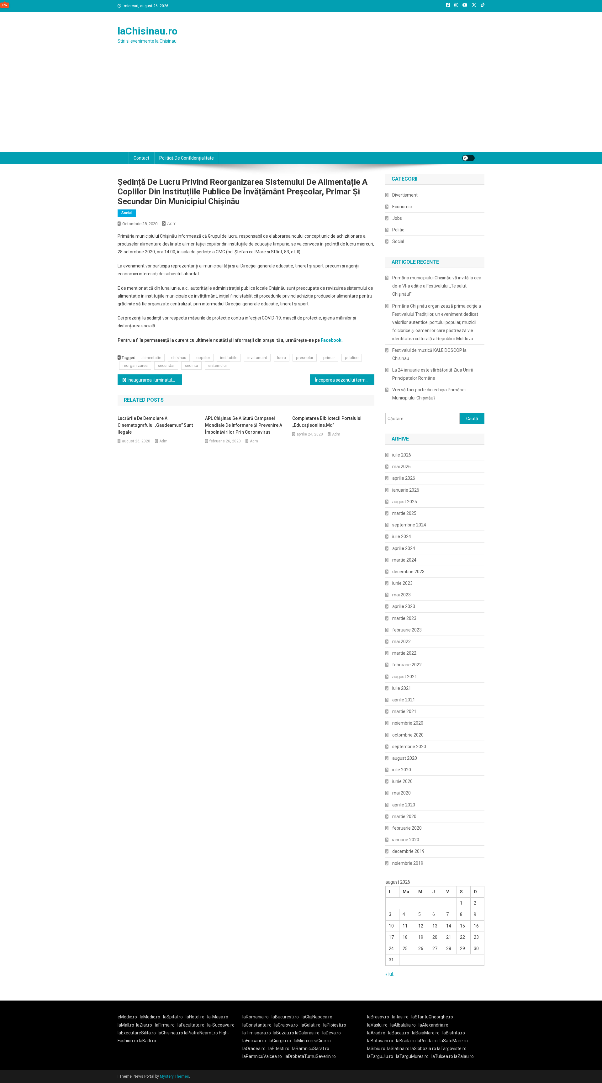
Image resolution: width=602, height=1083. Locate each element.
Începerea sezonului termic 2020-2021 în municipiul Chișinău (344, 380)
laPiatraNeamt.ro (201, 1032)
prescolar (304, 357)
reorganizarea (135, 365)
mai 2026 (401, 466)
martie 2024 (404, 560)
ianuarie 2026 (405, 490)
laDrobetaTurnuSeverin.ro (310, 1056)
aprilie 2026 (403, 478)
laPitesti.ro (278, 1048)
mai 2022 (401, 641)
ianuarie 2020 (405, 839)
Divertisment (405, 195)
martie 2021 (404, 711)
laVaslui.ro (378, 1025)
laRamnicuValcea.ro (262, 1056)
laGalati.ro (310, 1025)
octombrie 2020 (408, 734)
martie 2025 (404, 513)
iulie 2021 (401, 688)
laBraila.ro (406, 1040)
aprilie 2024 (403, 548)
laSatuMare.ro (454, 1040)
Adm (172, 223)
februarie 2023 (407, 629)
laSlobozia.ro (423, 1048)
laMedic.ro (150, 1016)
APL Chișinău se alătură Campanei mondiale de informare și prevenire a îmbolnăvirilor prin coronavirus (243, 425)
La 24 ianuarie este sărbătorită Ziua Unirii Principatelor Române (432, 374)
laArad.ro (376, 1032)
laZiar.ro (144, 1025)
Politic (398, 229)
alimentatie (151, 357)
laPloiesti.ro (334, 1025)
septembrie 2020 (409, 746)
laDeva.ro (331, 1032)
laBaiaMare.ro (426, 1032)
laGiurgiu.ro (281, 1040)
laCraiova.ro (286, 1025)
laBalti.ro (147, 1040)
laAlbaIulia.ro (403, 1025)
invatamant (257, 357)
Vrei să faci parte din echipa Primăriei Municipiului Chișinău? (429, 393)
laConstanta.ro (257, 1025)
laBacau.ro (398, 1032)
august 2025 (404, 501)
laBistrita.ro (453, 1032)
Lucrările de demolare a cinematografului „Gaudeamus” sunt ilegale (155, 425)
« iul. (389, 974)
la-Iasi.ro (400, 1016)
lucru (281, 357)
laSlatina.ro (398, 1048)
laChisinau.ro (147, 31)
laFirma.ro (165, 1025)
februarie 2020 (407, 828)
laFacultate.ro (190, 1025)
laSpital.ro (173, 1016)
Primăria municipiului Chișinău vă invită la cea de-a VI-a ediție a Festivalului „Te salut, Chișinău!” (436, 286)
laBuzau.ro (284, 1032)
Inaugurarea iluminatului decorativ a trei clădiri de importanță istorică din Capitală (155, 380)
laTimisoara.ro (256, 1032)
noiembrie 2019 (407, 863)
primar (329, 357)
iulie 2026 (401, 454)
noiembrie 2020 (407, 723)
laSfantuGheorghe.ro (432, 1016)
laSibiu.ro (376, 1048)
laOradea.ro (254, 1048)
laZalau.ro (464, 1056)
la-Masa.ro (217, 1016)
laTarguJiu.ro (381, 1056)
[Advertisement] (301, 105)
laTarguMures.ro (412, 1056)
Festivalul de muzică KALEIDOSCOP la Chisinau (429, 354)
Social (126, 213)
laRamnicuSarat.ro (310, 1048)
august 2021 (404, 676)
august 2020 (404, 758)
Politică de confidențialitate (186, 158)
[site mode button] (468, 158)
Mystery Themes (174, 1076)
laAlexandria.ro (433, 1025)
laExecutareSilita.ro (137, 1032)
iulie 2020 (401, 769)
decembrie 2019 (408, 851)
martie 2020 (404, 816)
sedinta (191, 365)
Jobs (397, 218)
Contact (141, 158)
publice (351, 357)
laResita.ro (427, 1040)
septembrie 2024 (409, 524)
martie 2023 (404, 618)
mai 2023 (401, 594)
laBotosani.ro (380, 1040)
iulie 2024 (401, 536)
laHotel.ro (195, 1016)
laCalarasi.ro (307, 1032)
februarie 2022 (407, 664)
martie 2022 (404, 653)
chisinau (178, 357)
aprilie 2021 (403, 699)
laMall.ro (126, 1025)
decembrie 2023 (408, 571)
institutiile (228, 357)
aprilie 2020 (403, 804)
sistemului (217, 365)
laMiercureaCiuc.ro (312, 1040)
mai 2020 (401, 792)
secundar (166, 365)
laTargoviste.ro (452, 1048)
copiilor (203, 357)
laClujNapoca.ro (317, 1016)
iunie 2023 (402, 583)
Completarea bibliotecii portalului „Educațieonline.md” (327, 422)
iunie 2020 (402, 781)
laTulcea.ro (442, 1056)
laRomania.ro (255, 1016)
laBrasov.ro (378, 1016)
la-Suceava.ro (221, 1025)
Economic (402, 206)
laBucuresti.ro (285, 1016)
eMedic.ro (127, 1016)
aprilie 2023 (403, 606)
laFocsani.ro (254, 1040)
